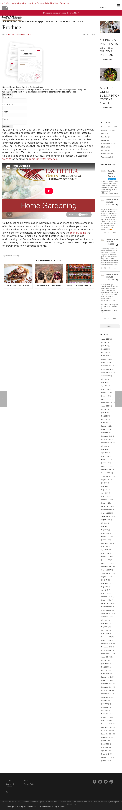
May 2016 (104, 627)
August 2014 (105, 697)
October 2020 (106, 513)
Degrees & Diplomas (10, 785)
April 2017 (104, 590)
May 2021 (104, 490)
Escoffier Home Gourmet (112, 201)
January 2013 (105, 761)
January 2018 (105, 560)
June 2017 (104, 583)
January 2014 (105, 721)
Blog (7, 792)
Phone (5, 119)
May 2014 (104, 707)
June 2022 (104, 449)
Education (104, 137)
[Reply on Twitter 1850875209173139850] (102, 232)
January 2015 (105, 680)
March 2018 (105, 553)
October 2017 (106, 570)
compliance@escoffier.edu (43, 159)
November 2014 (106, 687)
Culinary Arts (26, 34)
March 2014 (105, 714)
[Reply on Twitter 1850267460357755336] (102, 268)
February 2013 (106, 757)
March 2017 (105, 593)
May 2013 (104, 747)
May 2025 (104, 349)
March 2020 (105, 533)
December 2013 (106, 724)
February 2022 (106, 459)
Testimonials (105, 157)
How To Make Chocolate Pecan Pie (18, 286)
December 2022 (106, 433)
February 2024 (106, 393)
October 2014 (106, 690)
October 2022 (106, 439)
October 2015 (106, 650)
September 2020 (106, 516)
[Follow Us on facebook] (94, 782)
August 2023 (105, 406)
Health (103, 140)
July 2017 (104, 580)
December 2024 (106, 366)
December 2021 (106, 466)
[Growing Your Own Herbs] (49, 273)
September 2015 (106, 654)
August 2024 (105, 376)
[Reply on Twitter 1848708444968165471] (102, 318)
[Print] (84, 34)
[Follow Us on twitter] (106, 782)
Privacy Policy (29, 784)
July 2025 (104, 342)
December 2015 (106, 644)
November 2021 (106, 470)
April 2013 (104, 751)
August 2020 (105, 520)
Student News (105, 154)
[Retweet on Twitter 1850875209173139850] (106, 232)
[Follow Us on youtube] (111, 782)
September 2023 (106, 403)
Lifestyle (104, 147)
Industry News (106, 144)
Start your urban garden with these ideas (80, 286)
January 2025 (105, 362)
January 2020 (105, 540)
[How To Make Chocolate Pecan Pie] (18, 273)
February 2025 (106, 359)
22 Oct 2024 (110, 279)
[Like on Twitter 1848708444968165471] (110, 318)
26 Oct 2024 (110, 244)
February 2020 (106, 536)
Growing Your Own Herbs (49, 286)
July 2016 (104, 620)
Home (8, 780)
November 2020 (106, 510)
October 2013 (106, 731)
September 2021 (106, 476)
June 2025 (104, 346)
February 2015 (106, 677)
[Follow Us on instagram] (100, 782)
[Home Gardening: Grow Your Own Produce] (48, 10)
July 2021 (104, 483)
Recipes (104, 150)
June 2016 (104, 623)
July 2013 (104, 741)
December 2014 (106, 684)
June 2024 (104, 383)
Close (66, 3)
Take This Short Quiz (54, 3)
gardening (15, 255)
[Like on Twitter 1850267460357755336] (110, 268)
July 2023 (104, 409)
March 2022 (105, 456)
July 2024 (104, 379)
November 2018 (106, 543)
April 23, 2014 (13, 34)
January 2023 (105, 429)
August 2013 (105, 737)
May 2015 (104, 667)
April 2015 (104, 670)
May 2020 (104, 530)
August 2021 (105, 480)
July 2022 (104, 446)
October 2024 (106, 369)
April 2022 (104, 453)
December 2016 (106, 603)
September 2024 (106, 372)
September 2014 (106, 694)
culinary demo (78, 232)
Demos (103, 134)
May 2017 (104, 587)
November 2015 (106, 647)
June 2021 (104, 486)
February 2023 (106, 426)
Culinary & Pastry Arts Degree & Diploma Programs (109, 47)
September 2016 (106, 613)
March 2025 (105, 356)
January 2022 (105, 463)
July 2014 (104, 700)
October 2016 (106, 610)
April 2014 (104, 710)
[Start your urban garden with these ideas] (80, 273)
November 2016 (106, 607)
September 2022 (106, 443)
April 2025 (104, 352)
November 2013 (106, 727)
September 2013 (106, 734)
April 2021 (104, 493)
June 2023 (104, 413)
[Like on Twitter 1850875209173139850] (110, 232)
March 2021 (105, 496)
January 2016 (105, 640)
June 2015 (104, 664)
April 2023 (104, 419)
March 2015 (105, 674)
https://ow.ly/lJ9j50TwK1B (109, 310)
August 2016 (105, 617)
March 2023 (105, 423)
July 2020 (104, 523)
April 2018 (104, 550)
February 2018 (106, 557)
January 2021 (105, 503)
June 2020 (104, 526)
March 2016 (105, 634)
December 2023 (106, 399)
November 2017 (106, 567)
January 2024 (105, 396)
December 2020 (106, 506)
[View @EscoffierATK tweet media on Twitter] (102, 312)
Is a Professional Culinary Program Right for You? (22, 3)
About (26, 780)
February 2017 (106, 597)
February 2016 (106, 637)
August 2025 (105, 339)
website (6, 159)
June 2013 (104, 744)
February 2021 (106, 500)
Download (7, 94)
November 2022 (106, 436)
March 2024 (105, 389)
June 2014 (104, 704)
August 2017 (105, 577)
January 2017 (105, 600)
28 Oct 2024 (110, 204)
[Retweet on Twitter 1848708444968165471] (106, 318)
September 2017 (106, 573)
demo (8, 255)
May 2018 (104, 546)
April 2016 (104, 630)
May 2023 (104, 416)
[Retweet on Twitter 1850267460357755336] (106, 268)
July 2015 (104, 660)
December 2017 (106, 563)
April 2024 (104, 386)
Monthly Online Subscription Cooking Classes (109, 95)
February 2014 (106, 717)
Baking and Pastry (107, 127)
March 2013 (105, 754)
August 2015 (105, 657)
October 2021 (106, 473)
